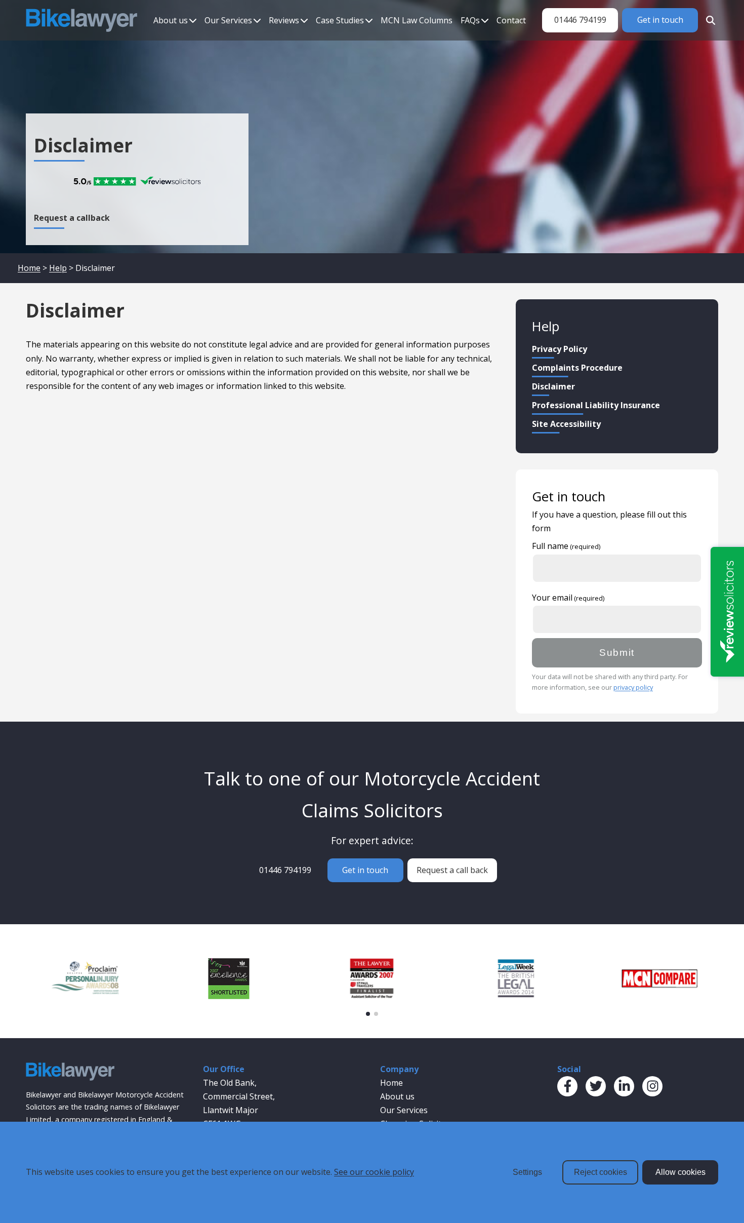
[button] (368, 1014)
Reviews (284, 20)
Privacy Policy (559, 348)
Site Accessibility (566, 423)
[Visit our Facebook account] (567, 1086)
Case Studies (340, 20)
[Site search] (708, 20)
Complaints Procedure (577, 367)
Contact (511, 20)
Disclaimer (553, 386)
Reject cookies (600, 1172)
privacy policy (633, 687)
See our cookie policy (374, 1171)
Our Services (228, 20)
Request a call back (452, 870)
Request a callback (72, 217)
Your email (552, 597)
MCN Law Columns (416, 20)
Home (29, 267)
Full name (550, 545)
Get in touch (660, 19)
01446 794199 (580, 19)
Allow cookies (680, 1172)
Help (58, 267)
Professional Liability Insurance (596, 405)
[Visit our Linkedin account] (624, 1086)
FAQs (470, 20)
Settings (527, 1172)
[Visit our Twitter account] (596, 1086)
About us (170, 20)
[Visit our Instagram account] (652, 1086)
